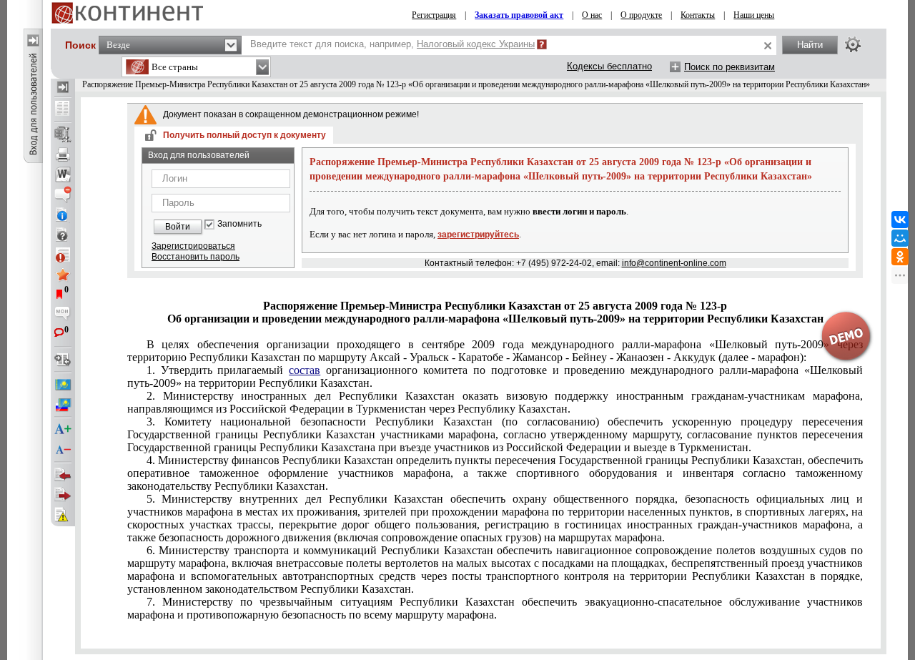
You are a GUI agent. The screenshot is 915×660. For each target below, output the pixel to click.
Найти (810, 44)
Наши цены (753, 15)
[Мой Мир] (900, 238)
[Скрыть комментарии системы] (62, 194)
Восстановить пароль (195, 257)
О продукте (641, 15)
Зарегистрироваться (193, 246)
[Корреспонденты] (62, 474)
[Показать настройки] (852, 44)
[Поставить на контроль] (62, 254)
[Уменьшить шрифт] (62, 449)
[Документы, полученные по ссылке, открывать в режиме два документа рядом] (62, 109)
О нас (592, 15)
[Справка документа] (62, 234)
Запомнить (239, 224)
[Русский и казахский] (62, 404)
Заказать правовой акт (519, 15)
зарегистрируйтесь (478, 235)
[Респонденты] (62, 494)
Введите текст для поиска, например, (392, 44)
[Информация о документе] (62, 214)
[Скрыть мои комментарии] (62, 314)
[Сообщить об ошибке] (62, 514)
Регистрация (434, 15)
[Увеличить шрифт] (62, 429)
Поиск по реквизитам (729, 66)
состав (304, 370)
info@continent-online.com (674, 263)
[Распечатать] (62, 154)
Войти (177, 227)
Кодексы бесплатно (609, 66)
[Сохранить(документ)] (62, 134)
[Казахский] (62, 384)
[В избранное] (62, 274)
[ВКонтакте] (900, 219)
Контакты (698, 15)
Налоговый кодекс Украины (476, 44)
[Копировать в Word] (62, 174)
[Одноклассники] (900, 256)
